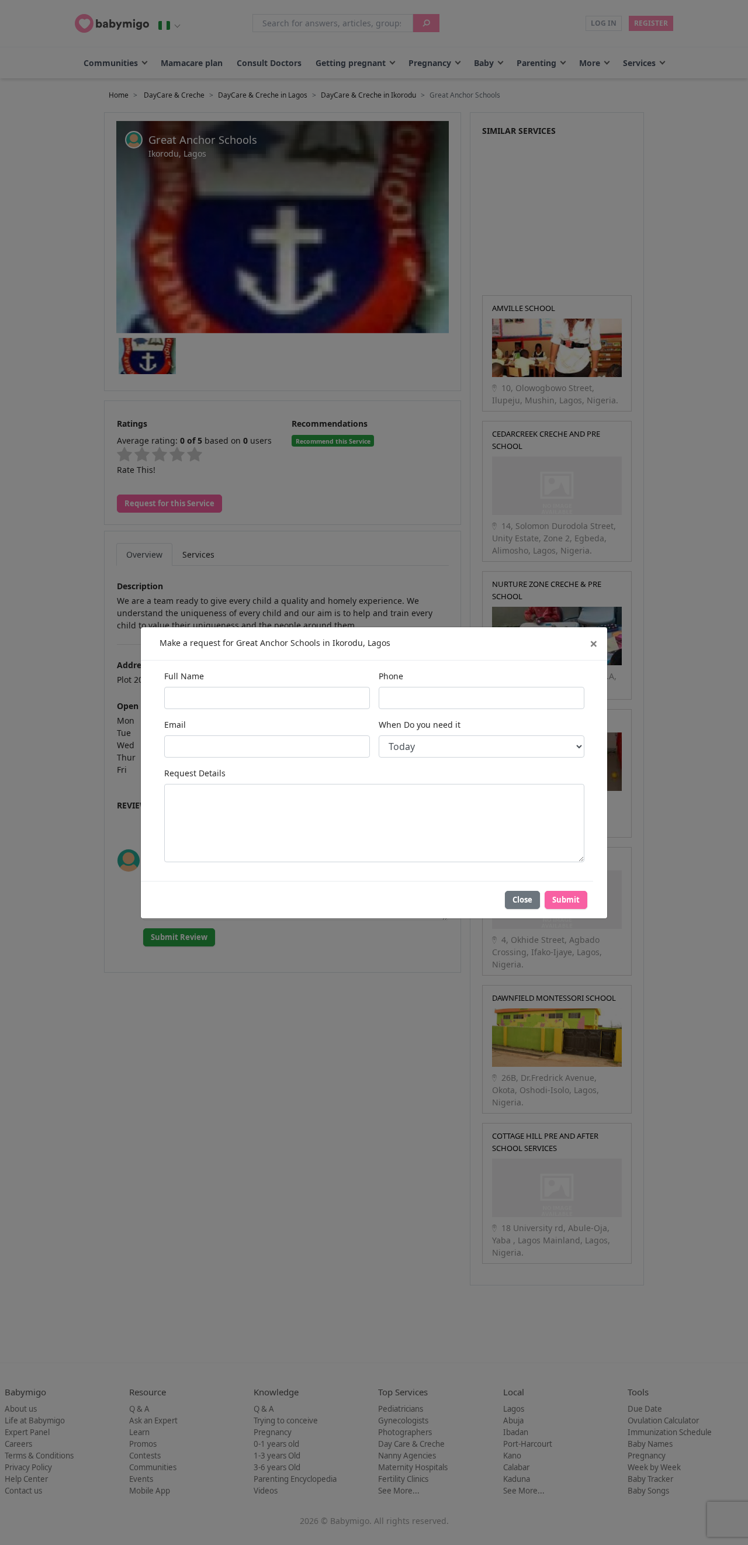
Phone (391, 676)
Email (175, 724)
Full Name (184, 676)
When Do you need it (419, 724)
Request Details (195, 773)
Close (522, 899)
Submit (566, 899)
